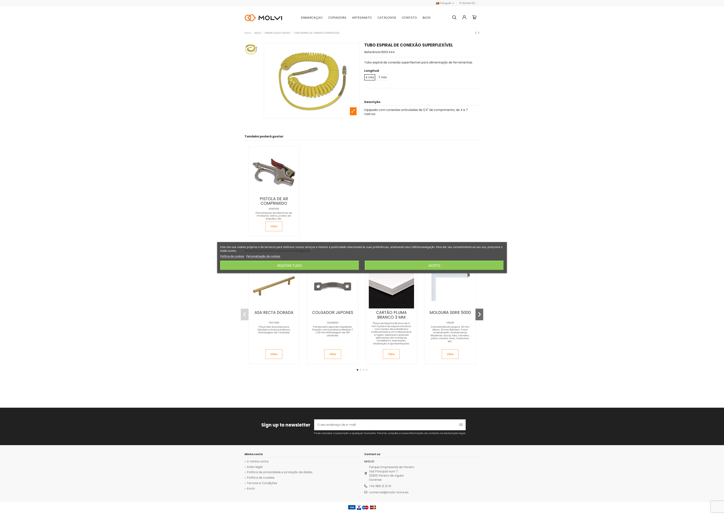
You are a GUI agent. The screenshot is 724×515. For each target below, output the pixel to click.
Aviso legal (254, 467)
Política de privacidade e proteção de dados (279, 472)
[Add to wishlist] (271, 193)
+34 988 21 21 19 (380, 486)
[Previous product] (476, 33)
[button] (357, 370)
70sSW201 (332, 322)
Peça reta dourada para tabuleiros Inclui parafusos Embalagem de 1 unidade (274, 329)
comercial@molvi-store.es (389, 492)
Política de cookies (261, 478)
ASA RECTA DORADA (274, 312)
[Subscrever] (461, 425)
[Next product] (478, 33)
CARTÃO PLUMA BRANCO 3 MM (391, 315)
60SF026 (274, 208)
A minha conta (257, 461)
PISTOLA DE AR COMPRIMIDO (274, 201)
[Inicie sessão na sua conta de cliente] (464, 17)
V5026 (450, 322)
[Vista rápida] (277, 193)
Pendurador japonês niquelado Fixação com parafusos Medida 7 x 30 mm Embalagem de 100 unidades (332, 331)
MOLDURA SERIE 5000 (450, 312)
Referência (372, 52)
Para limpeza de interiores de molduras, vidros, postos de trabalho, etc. (274, 215)
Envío (251, 489)
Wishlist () (469, 3)
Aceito (434, 265)
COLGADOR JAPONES (332, 312)
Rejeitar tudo (289, 265)
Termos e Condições (262, 483)
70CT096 (274, 322)
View (273, 226)
